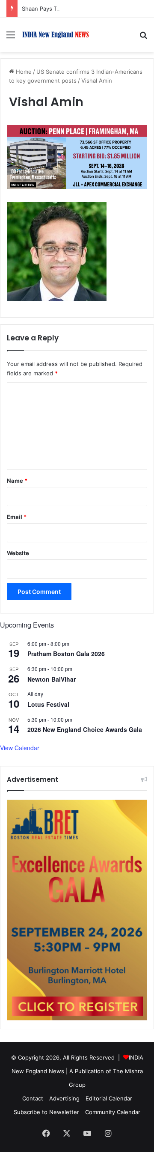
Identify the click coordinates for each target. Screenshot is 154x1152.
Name (17, 480)
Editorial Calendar (109, 1098)
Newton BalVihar (51, 679)
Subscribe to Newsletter (46, 1112)
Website (18, 553)
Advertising (64, 1098)
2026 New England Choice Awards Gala (84, 729)
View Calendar (19, 747)
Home (23, 71)
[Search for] (143, 37)
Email (17, 516)
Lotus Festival (48, 704)
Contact (32, 1098)
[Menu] (10, 37)
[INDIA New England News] (55, 34)
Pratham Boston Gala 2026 (66, 653)
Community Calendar (112, 1112)
